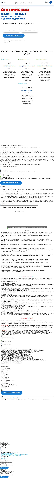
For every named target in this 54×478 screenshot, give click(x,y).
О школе (16, 454)
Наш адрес (20, 454)
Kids (9, 63)
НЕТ (8, 466)
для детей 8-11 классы (44, 66)
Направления (4, 454)
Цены (12, 454)
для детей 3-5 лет (9, 66)
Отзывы (9, 454)
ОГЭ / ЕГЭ (44, 63)
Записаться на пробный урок (11, 182)
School (27, 63)
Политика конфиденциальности (8, 453)
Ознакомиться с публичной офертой (9, 397)
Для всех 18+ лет (27, 90)
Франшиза (25, 454)
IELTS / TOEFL (27, 88)
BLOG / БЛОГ (19, 455)
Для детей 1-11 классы (27, 66)
